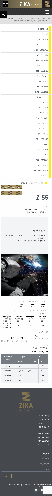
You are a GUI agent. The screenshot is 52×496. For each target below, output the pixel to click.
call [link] (5, 5)
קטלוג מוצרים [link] (40, 18)
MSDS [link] (11, 192)
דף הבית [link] (49, 18)
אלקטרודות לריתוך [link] (29, 18)
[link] (3, 14)
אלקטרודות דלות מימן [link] (15, 18)
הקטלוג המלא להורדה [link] (11, 187)
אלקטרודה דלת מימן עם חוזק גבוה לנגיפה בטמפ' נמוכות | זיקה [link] (31, 20)
